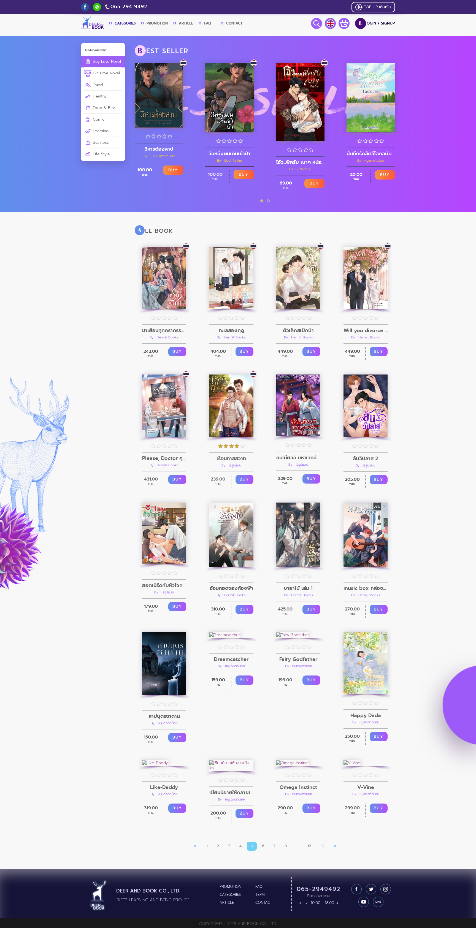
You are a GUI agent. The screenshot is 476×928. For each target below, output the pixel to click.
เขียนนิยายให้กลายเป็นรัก (231, 792)
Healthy (99, 96)
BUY (173, 170)
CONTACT (234, 23)
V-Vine (365, 787)
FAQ (207, 23)
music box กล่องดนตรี (366, 588)
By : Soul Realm (229, 160)
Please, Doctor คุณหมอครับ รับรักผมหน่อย (164, 458)
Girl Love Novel (105, 73)
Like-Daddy (164, 787)
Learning (100, 131)
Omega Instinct (298, 787)
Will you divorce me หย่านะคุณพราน (366, 330)
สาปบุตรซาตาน (164, 716)
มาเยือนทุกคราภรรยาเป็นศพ (164, 330)
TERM (260, 894)
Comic (97, 119)
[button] (261, 200)
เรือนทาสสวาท (231, 458)
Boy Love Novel (106, 61)
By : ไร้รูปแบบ (231, 465)
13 (322, 846)
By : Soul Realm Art (159, 155)
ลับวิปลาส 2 (365, 458)
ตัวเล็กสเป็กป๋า (298, 330)
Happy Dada (365, 715)
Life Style (100, 154)
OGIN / (377, 23)
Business (100, 142)
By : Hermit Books (164, 337)
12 (309, 846)
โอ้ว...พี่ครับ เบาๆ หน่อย (300, 162)
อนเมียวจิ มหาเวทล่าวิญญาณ (298, 457)
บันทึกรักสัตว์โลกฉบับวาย (371, 153)
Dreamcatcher (231, 659)
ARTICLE (186, 23)
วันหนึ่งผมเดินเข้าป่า (229, 153)
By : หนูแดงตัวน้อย (370, 160)
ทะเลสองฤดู (231, 330)
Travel (97, 85)
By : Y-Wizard (300, 169)
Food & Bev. (103, 108)
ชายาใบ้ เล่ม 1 (298, 588)
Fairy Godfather (298, 659)
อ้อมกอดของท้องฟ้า (231, 588)
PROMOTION (157, 23)
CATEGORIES (125, 23)
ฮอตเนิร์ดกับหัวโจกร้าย (164, 585)
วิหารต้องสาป (159, 148)
